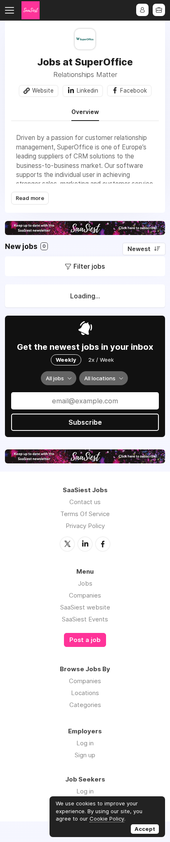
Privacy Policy (85, 526)
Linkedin (87, 90)
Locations (85, 693)
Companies (85, 595)
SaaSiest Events (85, 619)
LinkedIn (85, 544)
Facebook (133, 90)
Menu (11, 10)
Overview (85, 112)
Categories (85, 705)
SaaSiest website (85, 607)
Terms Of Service (85, 514)
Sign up (85, 755)
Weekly (66, 359)
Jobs (85, 583)
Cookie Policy (107, 818)
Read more (30, 198)
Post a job (85, 640)
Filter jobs (89, 266)
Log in (85, 743)
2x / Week (101, 359)
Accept (145, 829)
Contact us (85, 502)
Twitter (67, 544)
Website (43, 90)
